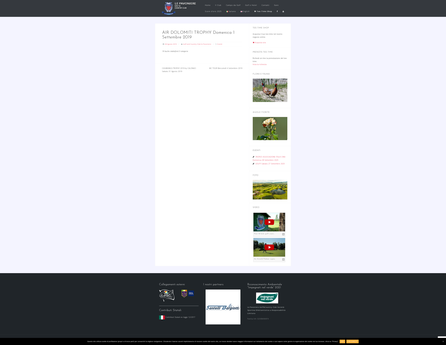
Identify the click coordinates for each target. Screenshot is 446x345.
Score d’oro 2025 (213, 11)
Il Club (218, 5)
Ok (342, 341)
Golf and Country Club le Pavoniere (197, 44)
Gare (276, 5)
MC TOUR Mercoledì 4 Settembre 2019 (225, 68)
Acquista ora (260, 42)
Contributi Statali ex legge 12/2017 (180, 317)
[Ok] (443, 341)
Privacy (352, 341)
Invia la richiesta (260, 64)
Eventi (219, 44)
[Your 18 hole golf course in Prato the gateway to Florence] (269, 222)
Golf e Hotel (251, 5)
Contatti (265, 5)
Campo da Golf (233, 5)
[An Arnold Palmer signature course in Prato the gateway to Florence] (269, 247)
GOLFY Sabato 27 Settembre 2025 (270, 164)
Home (208, 5)
